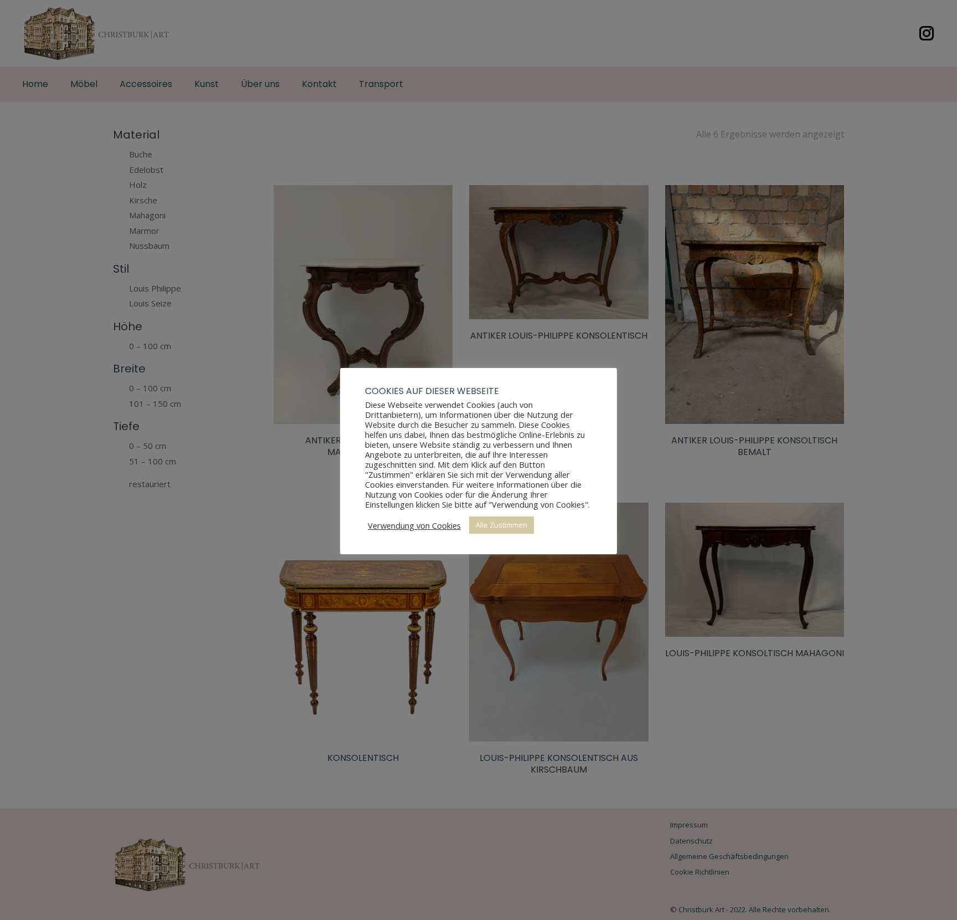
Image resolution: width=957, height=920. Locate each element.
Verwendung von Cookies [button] (414, 525)
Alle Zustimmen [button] (501, 525)
